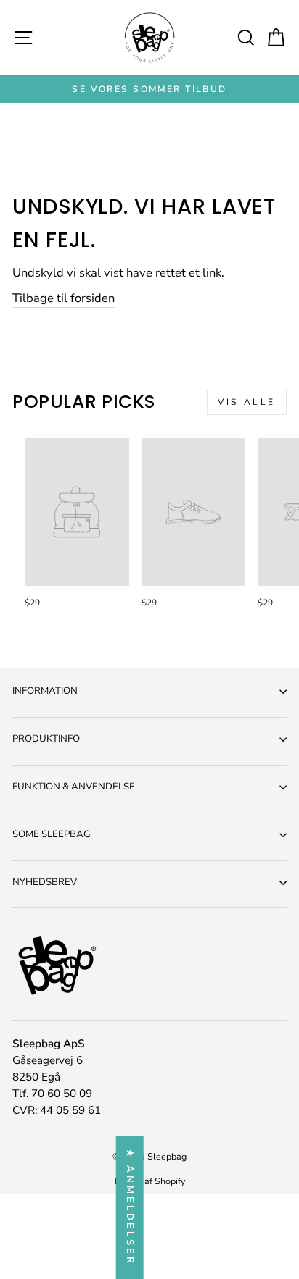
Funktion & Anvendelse (73, 786)
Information (45, 690)
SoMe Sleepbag (51, 834)
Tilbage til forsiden (63, 298)
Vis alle (247, 402)
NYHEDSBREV (44, 882)
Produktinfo (46, 738)
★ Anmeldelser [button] (129, 1207)
